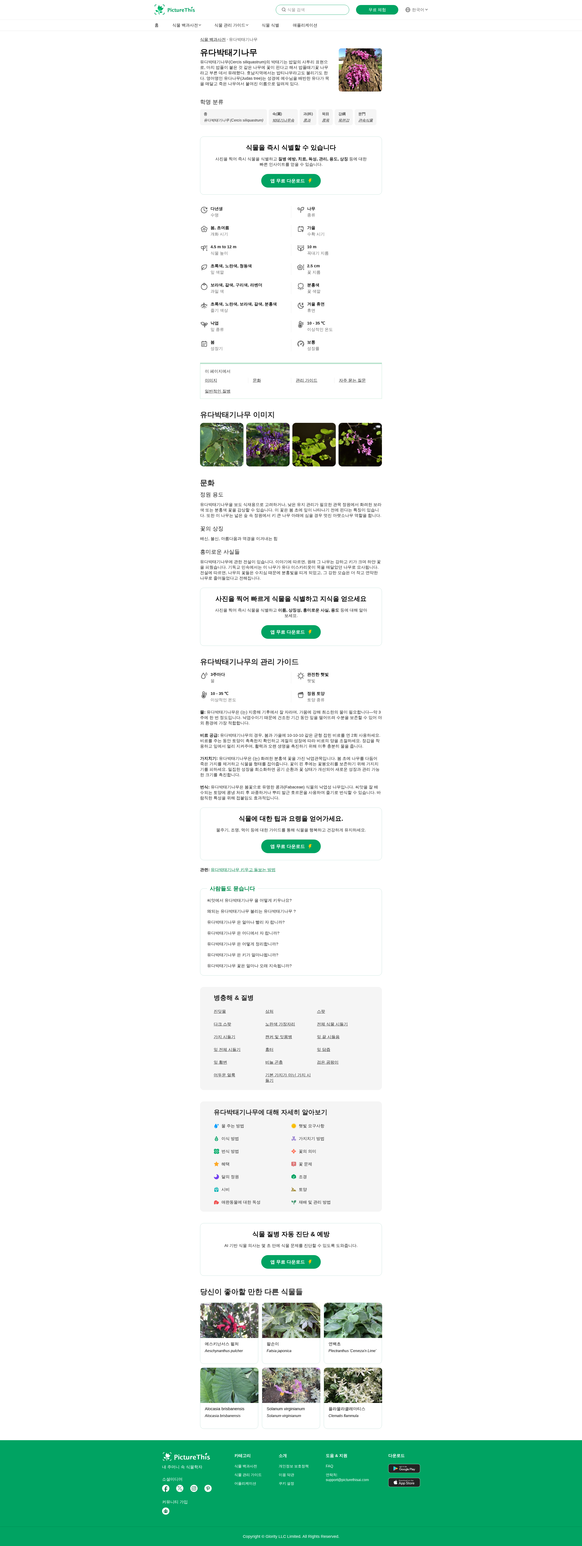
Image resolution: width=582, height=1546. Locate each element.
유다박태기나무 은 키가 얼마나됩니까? (242, 955)
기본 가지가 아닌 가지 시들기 (288, 1078)
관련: (238, 869)
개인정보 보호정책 (294, 1466)
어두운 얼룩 (224, 1075)
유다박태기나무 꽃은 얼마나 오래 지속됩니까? (249, 966)
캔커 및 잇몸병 (278, 1037)
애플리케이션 (305, 25)
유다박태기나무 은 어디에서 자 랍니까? (243, 933)
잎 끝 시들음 (328, 1037)
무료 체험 (377, 9)
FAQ (329, 1466)
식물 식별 (270, 25)
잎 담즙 (323, 1049)
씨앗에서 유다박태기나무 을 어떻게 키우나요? (249, 900)
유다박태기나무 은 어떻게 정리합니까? (242, 944)
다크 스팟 (222, 1024)
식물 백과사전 (213, 39)
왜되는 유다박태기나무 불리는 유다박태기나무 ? (251, 911)
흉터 (269, 1049)
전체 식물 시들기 (332, 1024)
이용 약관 (286, 1475)
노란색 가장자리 (280, 1024)
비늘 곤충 (274, 1062)
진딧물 (220, 1011)
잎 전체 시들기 (227, 1049)
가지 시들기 (224, 1037)
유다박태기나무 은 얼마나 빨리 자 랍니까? (246, 922)
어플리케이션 (245, 1483)
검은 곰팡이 (328, 1062)
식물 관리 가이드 (248, 1475)
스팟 (321, 1011)
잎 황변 (220, 1062)
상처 (269, 1011)
